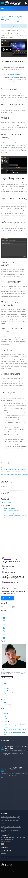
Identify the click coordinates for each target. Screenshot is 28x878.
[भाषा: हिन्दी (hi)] (26, 3)
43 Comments (6, 488)
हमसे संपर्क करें (5, 835)
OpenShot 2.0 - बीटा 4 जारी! (6, 502)
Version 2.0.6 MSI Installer (14, 74)
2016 (4, 627)
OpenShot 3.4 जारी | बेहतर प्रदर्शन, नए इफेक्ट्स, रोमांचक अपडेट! (15, 729)
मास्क (5, 715)
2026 (4, 613)
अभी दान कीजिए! (8, 598)
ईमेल (4, 841)
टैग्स (2, 708)
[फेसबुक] (2, 851)
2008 (4, 638)
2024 (4, 615)
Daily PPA (14, 77)
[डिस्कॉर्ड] (7, 851)
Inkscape (6, 686)
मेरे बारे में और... (22, 674)
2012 (4, 633)
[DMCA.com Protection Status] (5, 843)
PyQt (5, 693)
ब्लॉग (2, 8)
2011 (4, 634)
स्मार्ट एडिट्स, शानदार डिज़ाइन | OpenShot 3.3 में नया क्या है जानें (15, 731)
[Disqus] (14, 537)
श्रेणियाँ (3, 699)
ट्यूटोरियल (5, 706)
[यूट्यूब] (10, 851)
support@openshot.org (8, 839)
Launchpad (6, 688)
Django (5, 683)
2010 (4, 636)
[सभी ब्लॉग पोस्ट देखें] (13, 740)
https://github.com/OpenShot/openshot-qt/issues (12, 469)
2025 (4, 614)
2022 (4, 618)
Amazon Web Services (9, 680)
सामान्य (5, 702)
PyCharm (6, 690)
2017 (4, 625)
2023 (4, 617)
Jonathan (8, 22)
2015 (4, 628)
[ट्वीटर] (5, 851)
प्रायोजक (3, 854)
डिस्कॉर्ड (8, 841)
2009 (4, 637)
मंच (6, 841)
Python (5, 695)
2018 (4, 624)
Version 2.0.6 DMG (10, 76)
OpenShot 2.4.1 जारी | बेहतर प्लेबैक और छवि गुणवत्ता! (13, 513)
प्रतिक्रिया (6, 713)
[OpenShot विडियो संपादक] (6, 864)
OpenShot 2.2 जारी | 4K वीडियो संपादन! (11, 510)
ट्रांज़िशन (5, 716)
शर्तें (12, 870)
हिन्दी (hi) (15, 870)
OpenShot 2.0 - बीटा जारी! (6, 496)
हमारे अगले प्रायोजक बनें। (6, 857)
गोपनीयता (10, 870)
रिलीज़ (18, 22)
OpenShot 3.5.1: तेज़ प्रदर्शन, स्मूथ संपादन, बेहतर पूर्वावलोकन (14, 724)
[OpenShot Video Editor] (12, 3)
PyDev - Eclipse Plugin (8, 692)
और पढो (2, 757)
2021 (4, 620)
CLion (5, 681)
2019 (4, 623)
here (23, 439)
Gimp (5, 685)
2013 (4, 631)
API (4, 711)
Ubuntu (5, 697)
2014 (4, 630)
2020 (4, 621)
